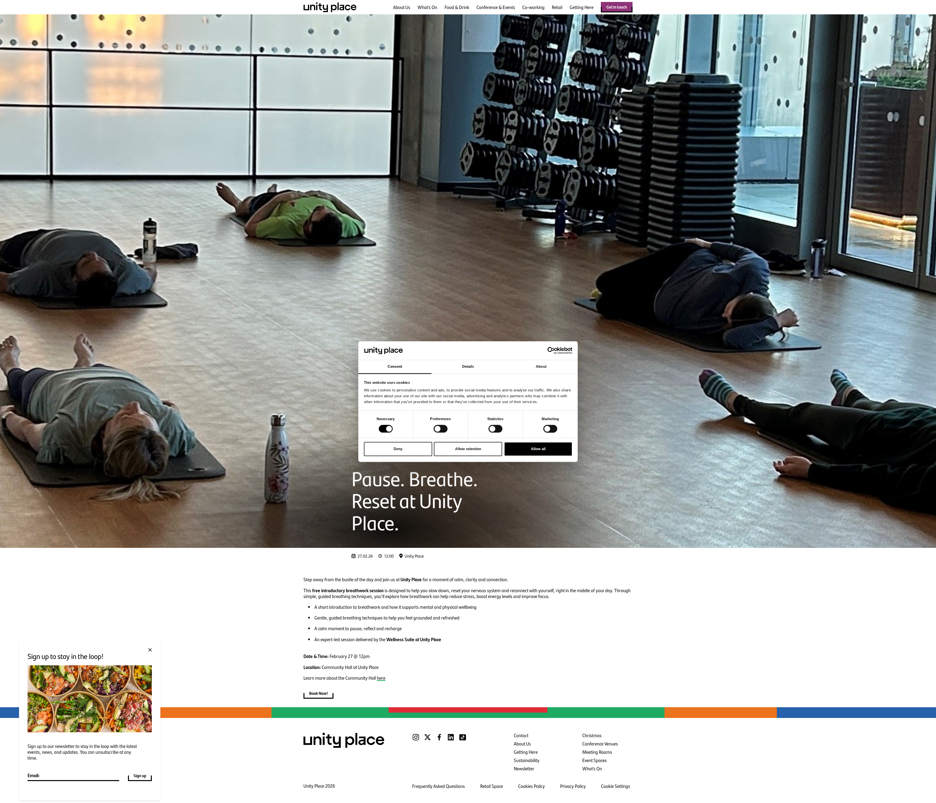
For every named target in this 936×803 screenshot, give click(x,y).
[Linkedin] (450, 740)
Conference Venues (600, 743)
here (381, 678)
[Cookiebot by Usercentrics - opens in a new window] (551, 350)
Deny (398, 449)
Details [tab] (468, 367)
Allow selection (468, 449)
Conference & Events (496, 7)
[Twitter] (427, 740)
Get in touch (616, 7)
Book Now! (318, 693)
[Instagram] (415, 740)
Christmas (592, 735)
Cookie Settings (615, 786)
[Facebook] (439, 740)
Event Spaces (594, 760)
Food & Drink (457, 7)
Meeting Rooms (597, 752)
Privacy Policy (573, 786)
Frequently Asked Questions (438, 786)
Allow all (538, 449)
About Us (401, 7)
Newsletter (524, 768)
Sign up (140, 775)
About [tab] (541, 367)
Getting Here (582, 7)
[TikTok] (463, 740)
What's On (427, 7)
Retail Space (491, 786)
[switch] (441, 429)
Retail (557, 7)
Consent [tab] (395, 367)
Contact (521, 735)
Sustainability (526, 760)
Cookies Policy (531, 786)
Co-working (533, 7)
